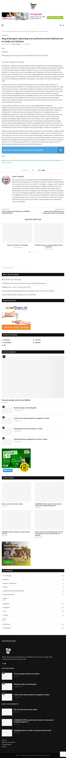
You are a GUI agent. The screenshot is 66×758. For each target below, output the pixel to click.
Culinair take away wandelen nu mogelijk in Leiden (31, 418)
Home (3, 31)
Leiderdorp (5, 35)
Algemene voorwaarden (8, 742)
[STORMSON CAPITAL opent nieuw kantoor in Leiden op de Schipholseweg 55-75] (49, 492)
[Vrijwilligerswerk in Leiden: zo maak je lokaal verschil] (16, 520)
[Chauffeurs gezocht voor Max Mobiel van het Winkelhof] (48, 233)
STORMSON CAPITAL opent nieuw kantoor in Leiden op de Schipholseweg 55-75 (24, 283)
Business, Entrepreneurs (33, 583)
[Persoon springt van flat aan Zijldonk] (33, 377)
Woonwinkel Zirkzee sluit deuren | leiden (28, 429)
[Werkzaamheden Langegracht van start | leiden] (7, 441)
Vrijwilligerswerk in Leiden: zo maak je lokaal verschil (16, 287)
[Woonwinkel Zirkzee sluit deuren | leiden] (7, 431)
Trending (33, 615)
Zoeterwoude (33, 628)
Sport (33, 611)
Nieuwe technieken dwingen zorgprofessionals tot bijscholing (19, 294)
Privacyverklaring (6, 744)
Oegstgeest (33, 607)
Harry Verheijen (16, 44)
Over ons (4, 740)
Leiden (5, 598)
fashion (33, 587)
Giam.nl (48, 755)
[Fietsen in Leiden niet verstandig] (17, 233)
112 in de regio (33, 575)
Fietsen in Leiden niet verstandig (17, 245)
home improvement (33, 594)
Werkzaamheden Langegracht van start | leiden (30, 439)
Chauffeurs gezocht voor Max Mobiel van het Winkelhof (49, 246)
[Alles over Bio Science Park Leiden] (16, 492)
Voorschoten (33, 624)
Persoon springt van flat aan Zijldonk (16, 400)
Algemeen (33, 579)
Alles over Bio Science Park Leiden (11, 279)
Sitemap (4, 746)
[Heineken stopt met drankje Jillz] (7, 410)
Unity (4, 619)
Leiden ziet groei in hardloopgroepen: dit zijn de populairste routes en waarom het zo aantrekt (28, 291)
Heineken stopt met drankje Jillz (25, 408)
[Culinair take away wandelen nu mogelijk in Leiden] (7, 420)
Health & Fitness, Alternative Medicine (33, 591)
